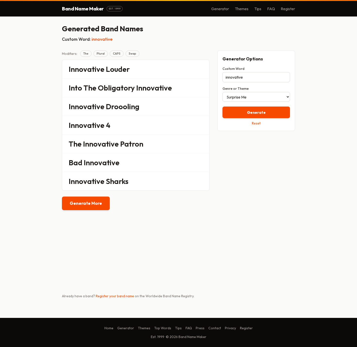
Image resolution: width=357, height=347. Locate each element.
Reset (256, 123)
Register (288, 8)
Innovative (86, 69)
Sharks (117, 181)
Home (108, 328)
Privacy (230, 328)
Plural (101, 53)
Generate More (86, 203)
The (85, 53)
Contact (214, 328)
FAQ (271, 8)
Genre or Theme (235, 88)
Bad (75, 162)
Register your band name (115, 296)
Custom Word (233, 68)
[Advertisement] (256, 169)
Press (200, 328)
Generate (256, 112)
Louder (118, 69)
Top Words (162, 328)
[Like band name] (192, 69)
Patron (131, 144)
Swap (132, 53)
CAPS (116, 53)
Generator (220, 8)
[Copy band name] (202, 69)
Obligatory (116, 87)
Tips (257, 8)
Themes (241, 8)
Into (75, 87)
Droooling (122, 106)
